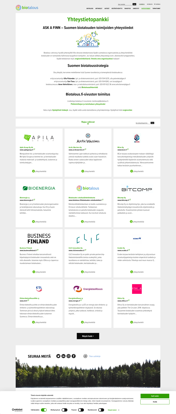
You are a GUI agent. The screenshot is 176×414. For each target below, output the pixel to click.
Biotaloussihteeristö (90, 87)
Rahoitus (128, 8)
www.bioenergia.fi (26, 200)
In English (149, 4)
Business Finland (26, 248)
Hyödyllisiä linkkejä (60, 109)
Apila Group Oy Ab (26, 147)
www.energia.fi (74, 300)
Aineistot (136, 8)
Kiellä (155, 402)
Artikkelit (98, 8)
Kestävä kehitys (117, 8)
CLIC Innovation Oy (75, 248)
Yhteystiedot (145, 8)
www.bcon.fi (122, 149)
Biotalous (90, 8)
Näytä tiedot (112, 410)
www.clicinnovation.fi (76, 250)
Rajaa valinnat (88, 122)
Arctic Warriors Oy (75, 147)
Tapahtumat (156, 8)
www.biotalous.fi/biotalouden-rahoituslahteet (85, 200)
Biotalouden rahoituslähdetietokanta (82, 197)
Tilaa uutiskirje (94, 356)
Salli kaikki (155, 396)
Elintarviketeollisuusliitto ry (29, 298)
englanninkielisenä (82, 58)
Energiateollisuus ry (76, 298)
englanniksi (127, 109)
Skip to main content (23, 13)
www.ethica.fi (123, 300)
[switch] (64, 410)
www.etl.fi (23, 300)
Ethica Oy (121, 298)
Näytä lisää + (88, 336)
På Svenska (157, 4)
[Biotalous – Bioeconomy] (27, 7)
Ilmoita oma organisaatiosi (102, 58)
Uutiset (106, 8)
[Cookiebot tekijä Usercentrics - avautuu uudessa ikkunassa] (17, 410)
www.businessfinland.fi (28, 250)
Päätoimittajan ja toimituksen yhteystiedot (88, 103)
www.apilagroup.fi (26, 149)
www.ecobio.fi (123, 250)
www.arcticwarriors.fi (76, 149)
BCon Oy (121, 147)
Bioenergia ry (25, 197)
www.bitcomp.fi (123, 200)
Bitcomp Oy (122, 197)
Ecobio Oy (121, 248)
